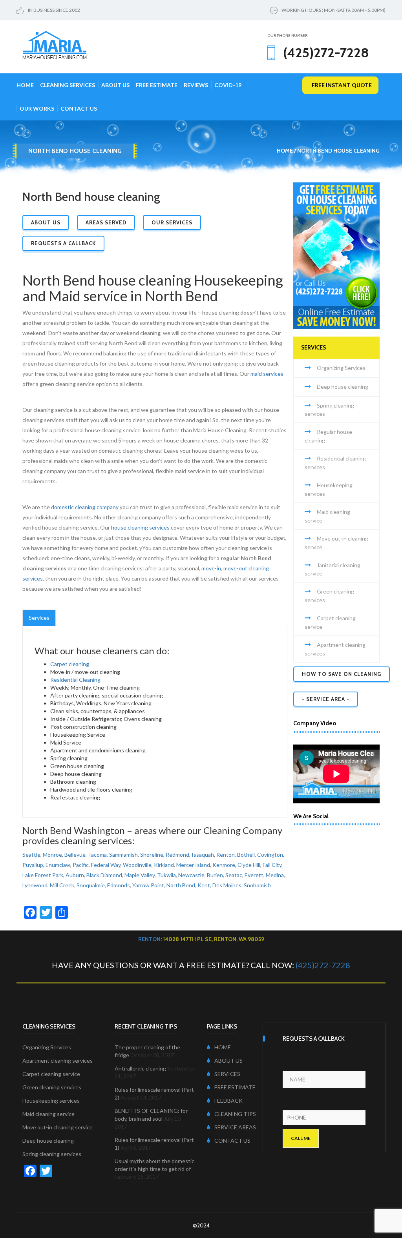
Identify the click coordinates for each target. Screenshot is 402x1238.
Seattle (31, 854)
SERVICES (227, 1074)
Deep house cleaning (342, 386)
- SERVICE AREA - (325, 699)
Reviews (196, 85)
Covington (270, 854)
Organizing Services (341, 367)
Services (39, 617)
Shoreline (151, 854)
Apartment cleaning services (57, 1060)
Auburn (75, 875)
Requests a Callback (63, 243)
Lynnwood (35, 885)
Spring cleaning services (51, 1154)
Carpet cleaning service (51, 1074)
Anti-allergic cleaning (140, 1068)
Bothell (246, 854)
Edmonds (118, 885)
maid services (266, 373)
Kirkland (164, 864)
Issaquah (203, 854)
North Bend (180, 885)
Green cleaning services (51, 1087)
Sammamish (123, 854)
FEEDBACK (228, 1100)
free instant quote (342, 85)
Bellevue (75, 854)
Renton (225, 854)
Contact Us (78, 108)
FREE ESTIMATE (235, 1087)
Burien (215, 875)
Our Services (172, 222)
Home (25, 85)
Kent (203, 885)
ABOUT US (228, 1060)
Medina (275, 875)
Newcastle (191, 875)
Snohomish (257, 885)
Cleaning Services (67, 85)
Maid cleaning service (48, 1114)
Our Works (37, 108)
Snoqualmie (91, 885)
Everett (254, 875)
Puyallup (32, 864)
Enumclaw (58, 864)
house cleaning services (140, 527)
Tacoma (97, 854)
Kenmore (223, 864)
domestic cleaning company (85, 507)
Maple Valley (139, 875)
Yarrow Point (148, 885)
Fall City (272, 864)
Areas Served (106, 222)
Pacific (81, 864)
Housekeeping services (51, 1100)
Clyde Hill (249, 864)
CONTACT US (232, 1140)
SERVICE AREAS (235, 1127)
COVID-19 (227, 85)
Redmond (177, 854)
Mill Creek (62, 885)
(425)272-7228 (323, 965)
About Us (115, 85)
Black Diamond (104, 875)
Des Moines (226, 885)
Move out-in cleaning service (57, 1127)
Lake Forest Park (42, 875)
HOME (222, 1047)
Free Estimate (156, 85)
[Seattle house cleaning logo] (54, 44)
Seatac (233, 875)
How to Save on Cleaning (341, 674)
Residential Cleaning (75, 679)
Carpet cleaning (69, 664)
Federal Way (106, 864)
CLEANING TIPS (235, 1114)
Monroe (52, 854)
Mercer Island (193, 864)
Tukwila (166, 875)
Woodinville (137, 864)
